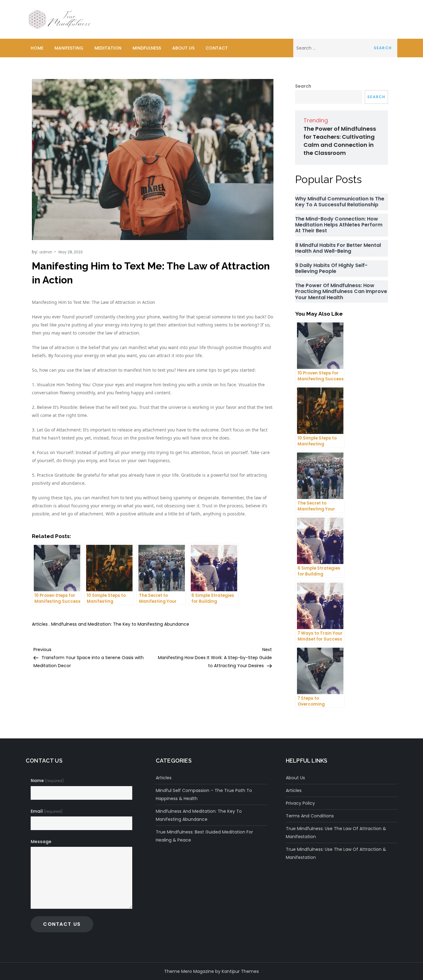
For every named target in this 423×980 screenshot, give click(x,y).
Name (47, 780)
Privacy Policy (300, 803)
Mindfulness (147, 48)
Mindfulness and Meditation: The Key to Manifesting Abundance (120, 624)
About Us (183, 48)
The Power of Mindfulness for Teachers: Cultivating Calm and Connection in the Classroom (339, 141)
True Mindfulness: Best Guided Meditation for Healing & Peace (204, 836)
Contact (217, 48)
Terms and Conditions (310, 816)
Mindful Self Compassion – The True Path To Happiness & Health (204, 794)
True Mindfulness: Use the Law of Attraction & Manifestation (336, 832)
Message (41, 841)
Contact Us (62, 924)
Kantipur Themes (240, 971)
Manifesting (69, 48)
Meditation (107, 48)
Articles (40, 624)
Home (37, 48)
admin (45, 252)
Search (303, 86)
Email (47, 811)
